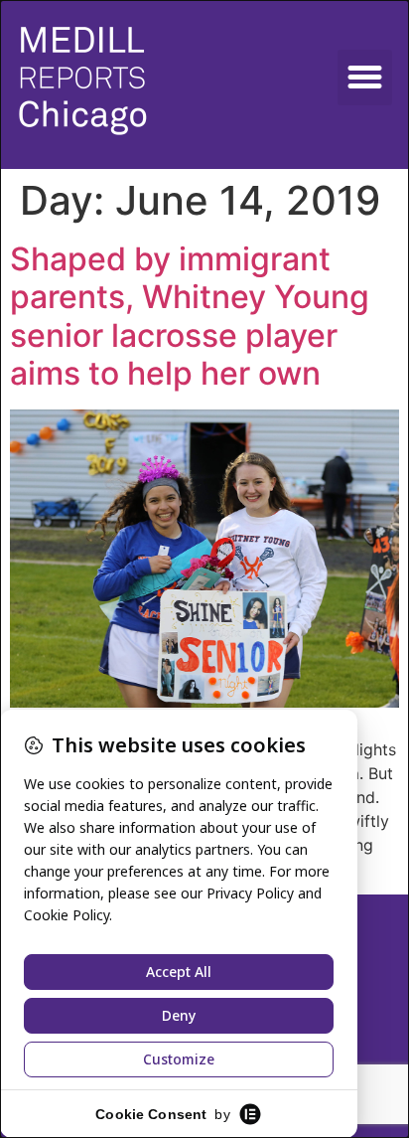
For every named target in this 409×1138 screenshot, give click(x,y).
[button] (365, 77)
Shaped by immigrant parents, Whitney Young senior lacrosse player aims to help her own (189, 316)
